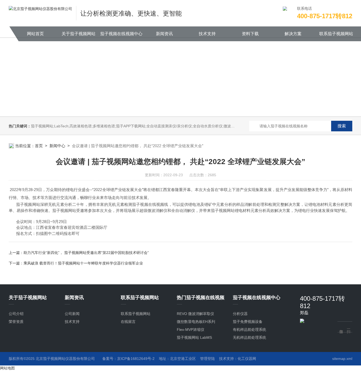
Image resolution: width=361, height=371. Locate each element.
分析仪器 (240, 314)
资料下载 (250, 33)
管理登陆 (207, 358)
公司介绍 (16, 314)
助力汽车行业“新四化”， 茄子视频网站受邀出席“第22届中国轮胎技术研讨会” (86, 253)
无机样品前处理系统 (249, 337)
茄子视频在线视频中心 (121, 33)
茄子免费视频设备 (247, 321)
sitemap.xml (342, 358)
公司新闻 (72, 314)
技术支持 (207, 33)
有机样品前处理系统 (249, 329)
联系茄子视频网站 (336, 33)
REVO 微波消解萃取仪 (195, 314)
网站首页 (35, 33)
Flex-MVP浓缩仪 (190, 329)
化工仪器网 (247, 358)
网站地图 (7, 368)
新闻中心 (57, 145)
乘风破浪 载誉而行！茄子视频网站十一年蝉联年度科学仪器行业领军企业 (83, 263)
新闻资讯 (164, 33)
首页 (39, 145)
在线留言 (128, 321)
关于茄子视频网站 (78, 33)
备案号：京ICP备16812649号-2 (128, 358)
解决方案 (293, 33)
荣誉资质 (16, 321)
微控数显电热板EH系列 (196, 321)
